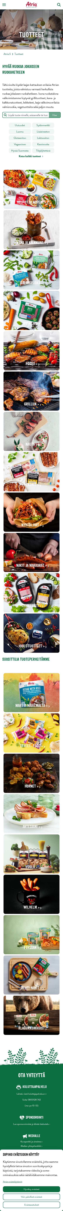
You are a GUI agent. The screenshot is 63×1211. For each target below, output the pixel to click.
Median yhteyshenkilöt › (31, 1146)
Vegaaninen (20, 144)
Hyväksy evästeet (31, 1189)
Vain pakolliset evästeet (31, 1197)
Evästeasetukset (31, 1205)
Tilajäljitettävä (43, 151)
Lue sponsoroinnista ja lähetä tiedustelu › (31, 1124)
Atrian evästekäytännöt (12, 1181)
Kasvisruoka (43, 144)
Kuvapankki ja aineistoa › (32, 1141)
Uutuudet (20, 125)
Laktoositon (43, 138)
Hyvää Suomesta (20, 151)
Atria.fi (7, 54)
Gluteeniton (20, 138)
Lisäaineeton (43, 132)
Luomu (20, 132)
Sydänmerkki (43, 125)
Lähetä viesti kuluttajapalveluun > (31, 1094)
